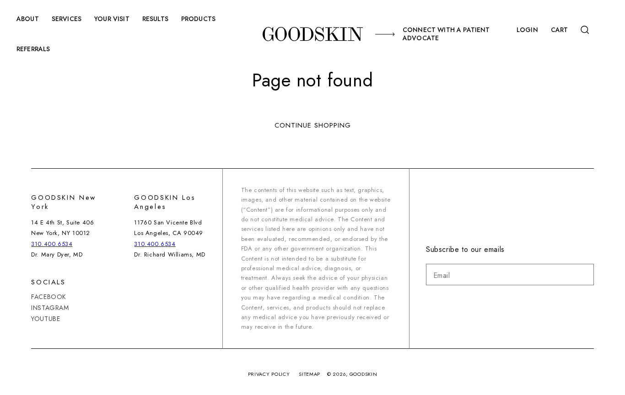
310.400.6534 (51, 244)
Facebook (48, 297)
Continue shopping (313, 125)
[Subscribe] (583, 274)
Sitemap (309, 374)
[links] (312, 33)
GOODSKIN (363, 374)
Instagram (50, 307)
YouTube (45, 318)
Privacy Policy (269, 374)
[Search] (586, 30)
